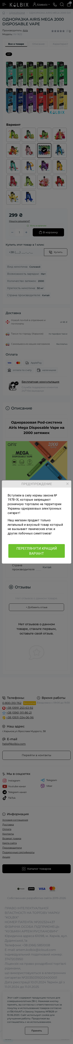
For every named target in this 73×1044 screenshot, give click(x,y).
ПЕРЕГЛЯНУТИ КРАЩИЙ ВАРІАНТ (36, 550)
